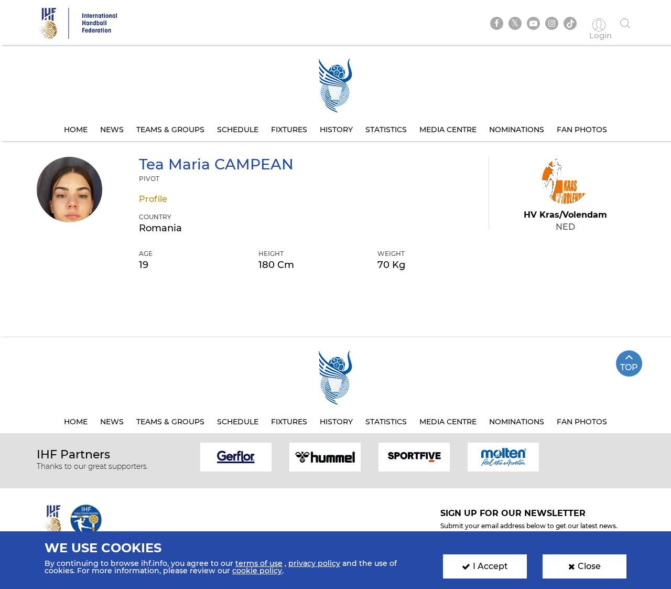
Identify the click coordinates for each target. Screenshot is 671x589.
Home (76, 129)
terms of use (259, 563)
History (336, 129)
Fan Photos (582, 129)
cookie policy (257, 570)
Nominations (516, 129)
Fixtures (289, 129)
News (112, 129)
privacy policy (314, 563)
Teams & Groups (170, 129)
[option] (235, 456)
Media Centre (448, 129)
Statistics (386, 129)
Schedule (237, 129)
